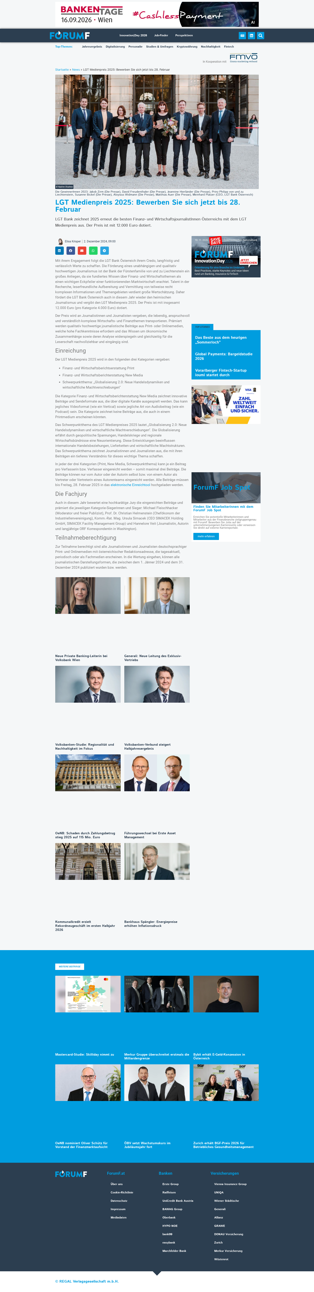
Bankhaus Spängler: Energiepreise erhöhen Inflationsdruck (150, 924)
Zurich (218, 1243)
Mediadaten (118, 1218)
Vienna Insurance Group (230, 1184)
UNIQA (219, 1193)
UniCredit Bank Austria (177, 1201)
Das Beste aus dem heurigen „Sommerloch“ (221, 340)
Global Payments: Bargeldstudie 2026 (224, 356)
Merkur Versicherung (228, 1251)
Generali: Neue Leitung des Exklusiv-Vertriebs (152, 658)
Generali (220, 1209)
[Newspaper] (242, 35)
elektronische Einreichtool (130, 485)
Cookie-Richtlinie (122, 1193)
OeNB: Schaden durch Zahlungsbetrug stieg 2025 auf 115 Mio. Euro (85, 835)
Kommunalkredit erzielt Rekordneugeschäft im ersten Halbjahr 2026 (85, 926)
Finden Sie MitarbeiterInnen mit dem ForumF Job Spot (223, 508)
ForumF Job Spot (221, 488)
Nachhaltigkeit (210, 47)
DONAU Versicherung (228, 1234)
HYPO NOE (170, 1226)
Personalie (135, 47)
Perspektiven (184, 35)
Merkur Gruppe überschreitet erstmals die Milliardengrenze (156, 1056)
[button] (260, 35)
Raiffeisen (169, 1193)
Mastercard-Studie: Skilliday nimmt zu (84, 1054)
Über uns (117, 1184)
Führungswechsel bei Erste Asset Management (150, 835)
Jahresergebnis (92, 47)
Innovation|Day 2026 (133, 35)
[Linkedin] (251, 35)
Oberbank (169, 1218)
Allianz (218, 1218)
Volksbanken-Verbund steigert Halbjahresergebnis (147, 746)
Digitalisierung (115, 47)
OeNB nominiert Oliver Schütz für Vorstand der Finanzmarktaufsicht (81, 1145)
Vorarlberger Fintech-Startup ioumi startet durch (221, 373)
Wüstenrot (221, 1259)
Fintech (229, 47)
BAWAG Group (172, 1209)
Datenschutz (119, 1201)
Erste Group (170, 1184)
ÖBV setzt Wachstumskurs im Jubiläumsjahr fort (147, 1145)
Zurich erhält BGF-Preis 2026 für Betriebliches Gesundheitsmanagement (223, 1145)
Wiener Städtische (226, 1201)
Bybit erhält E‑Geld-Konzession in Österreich (219, 1056)
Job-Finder (161, 35)
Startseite (62, 69)
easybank (168, 1243)
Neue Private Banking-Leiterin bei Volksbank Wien (81, 658)
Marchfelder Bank (174, 1251)
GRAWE (219, 1226)
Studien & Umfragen (159, 47)
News (76, 69)
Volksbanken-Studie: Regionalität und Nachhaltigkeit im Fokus (84, 746)
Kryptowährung (187, 47)
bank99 (167, 1234)
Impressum (118, 1209)
